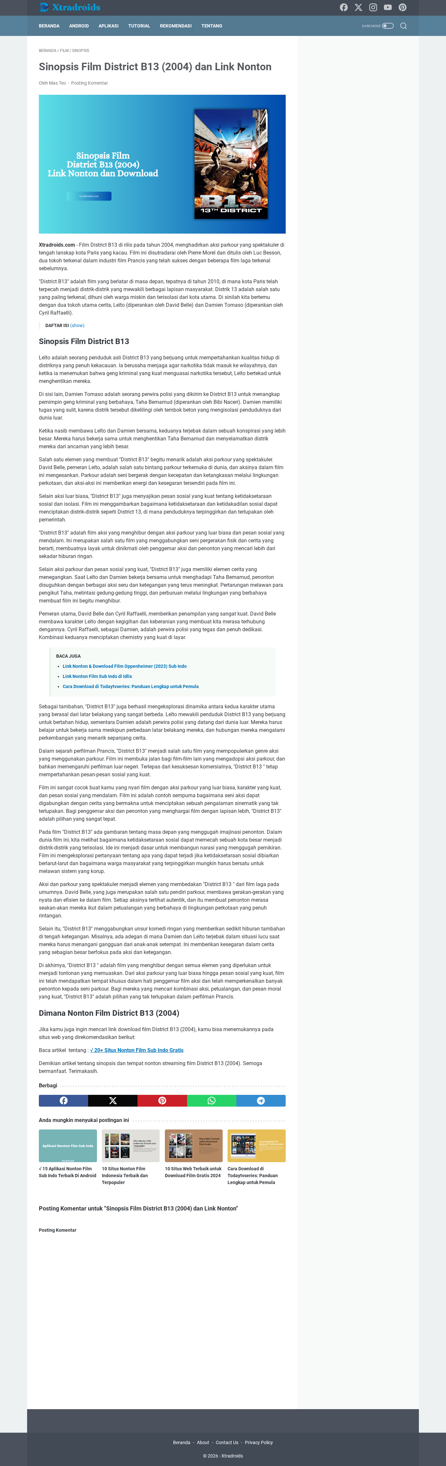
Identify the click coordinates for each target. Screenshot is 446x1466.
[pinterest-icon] (402, 8)
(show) (77, 325)
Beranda (49, 25)
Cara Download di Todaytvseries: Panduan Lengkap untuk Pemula (131, 686)
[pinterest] (162, 1101)
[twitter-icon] (358, 8)
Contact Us (227, 1442)
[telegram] (261, 1101)
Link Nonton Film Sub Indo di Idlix (97, 676)
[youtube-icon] (387, 8)
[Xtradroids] (74, 8)
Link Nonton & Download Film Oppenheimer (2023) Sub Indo (125, 666)
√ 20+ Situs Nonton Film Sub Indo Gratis (136, 1050)
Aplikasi (109, 25)
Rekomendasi (176, 25)
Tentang (211, 25)
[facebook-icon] (343, 8)
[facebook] (63, 1101)
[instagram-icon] (373, 8)
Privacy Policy (259, 1442)
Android (79, 25)
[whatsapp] (211, 1101)
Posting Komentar (89, 83)
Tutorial (139, 25)
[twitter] (112, 1101)
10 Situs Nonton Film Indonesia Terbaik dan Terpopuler (125, 1175)
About (203, 1442)
